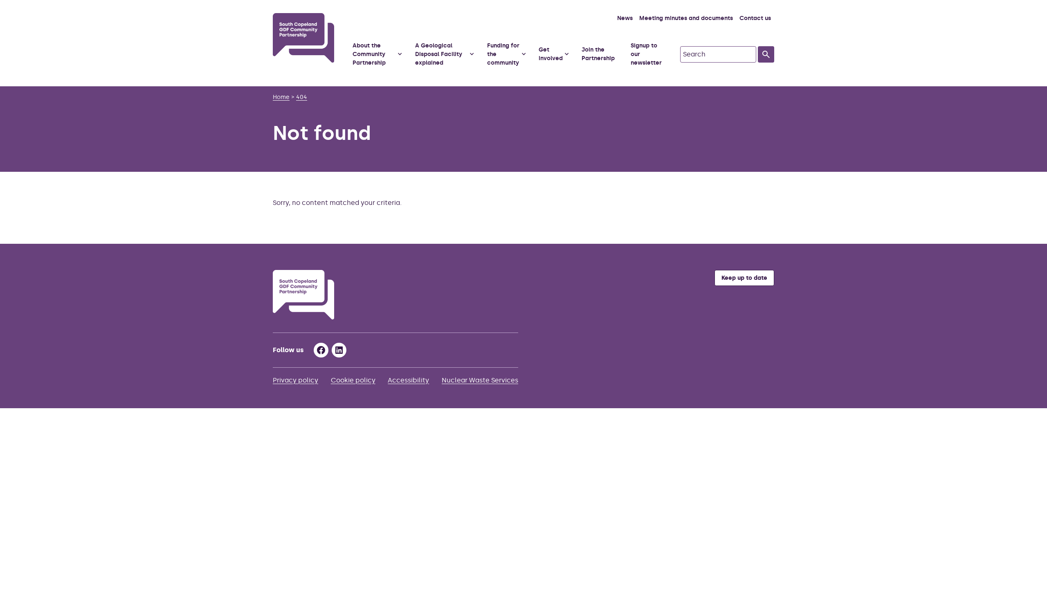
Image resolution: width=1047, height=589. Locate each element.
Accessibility (408, 380)
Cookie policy (353, 380)
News (625, 18)
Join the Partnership (598, 54)
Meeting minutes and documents (686, 18)
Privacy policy (295, 380)
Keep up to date (744, 277)
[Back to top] (1030, 227)
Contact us (755, 18)
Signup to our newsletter (646, 54)
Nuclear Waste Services (480, 380)
